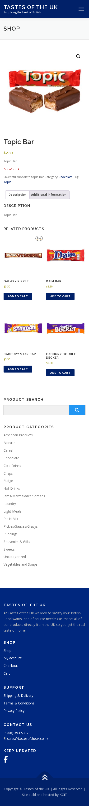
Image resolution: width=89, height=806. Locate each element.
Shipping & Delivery (18, 695)
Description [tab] (18, 195)
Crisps (8, 473)
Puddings (11, 534)
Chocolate (66, 177)
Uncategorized (15, 556)
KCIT (63, 794)
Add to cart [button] (18, 296)
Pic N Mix (11, 518)
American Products (18, 435)
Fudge (8, 480)
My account (13, 658)
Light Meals (12, 511)
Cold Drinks (12, 465)
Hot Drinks (12, 488)
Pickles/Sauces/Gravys (21, 526)
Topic (7, 182)
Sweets (9, 549)
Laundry (10, 503)
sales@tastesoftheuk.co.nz (27, 738)
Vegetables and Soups (20, 564)
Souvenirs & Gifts (17, 541)
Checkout (11, 665)
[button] (78, 56)
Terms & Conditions (19, 703)
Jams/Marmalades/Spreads (24, 496)
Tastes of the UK (31, 7)
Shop (7, 650)
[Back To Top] (44, 777)
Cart (7, 673)
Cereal (8, 450)
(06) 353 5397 (17, 732)
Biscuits (9, 442)
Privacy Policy (14, 710)
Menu (81, 9)
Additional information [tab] (48, 195)
